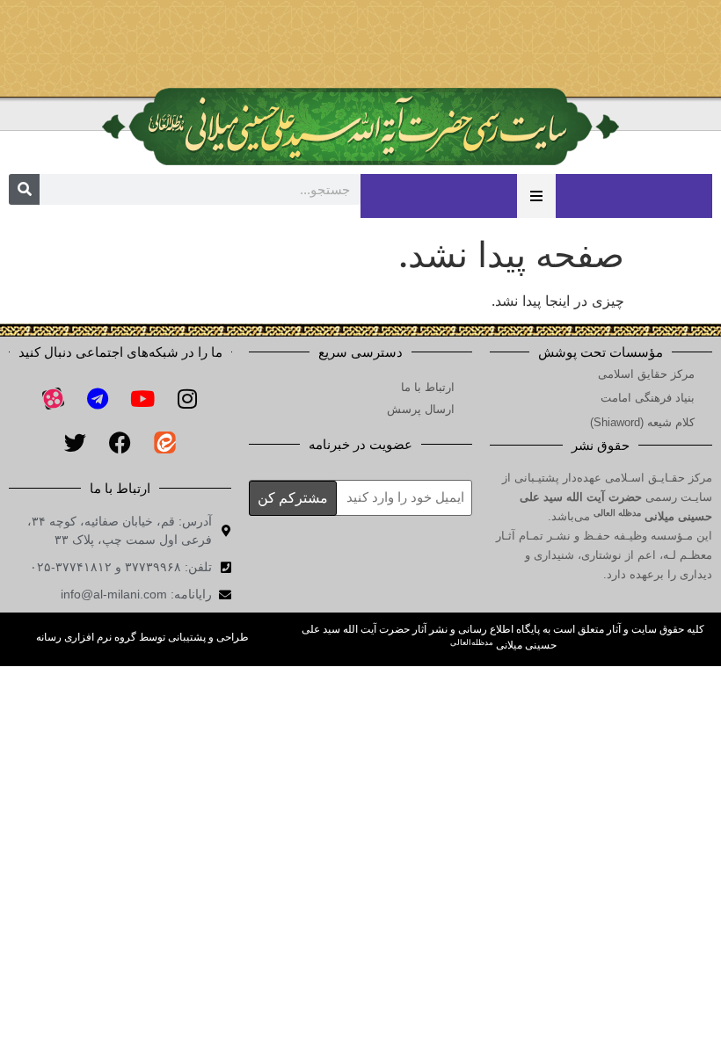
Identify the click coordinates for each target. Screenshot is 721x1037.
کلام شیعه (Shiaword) (642, 422)
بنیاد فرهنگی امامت (648, 397)
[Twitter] (76, 442)
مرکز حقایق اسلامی (646, 374)
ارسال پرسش (421, 409)
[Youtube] (142, 398)
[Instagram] (187, 398)
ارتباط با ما (428, 387)
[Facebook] (120, 442)
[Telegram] (98, 398)
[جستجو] (24, 189)
